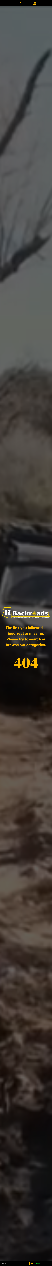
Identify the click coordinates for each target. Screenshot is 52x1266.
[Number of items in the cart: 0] (21, 3)
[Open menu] (34, 3)
